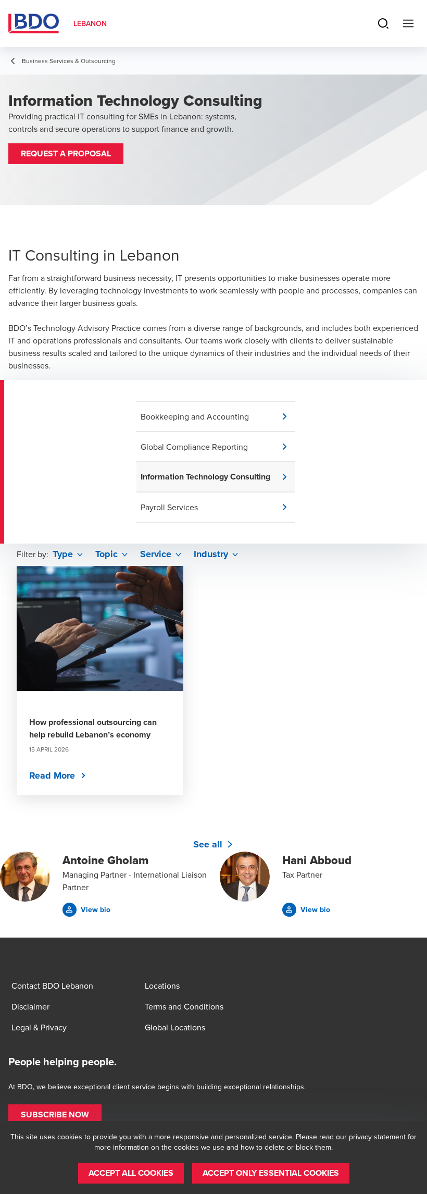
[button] (65, 153)
